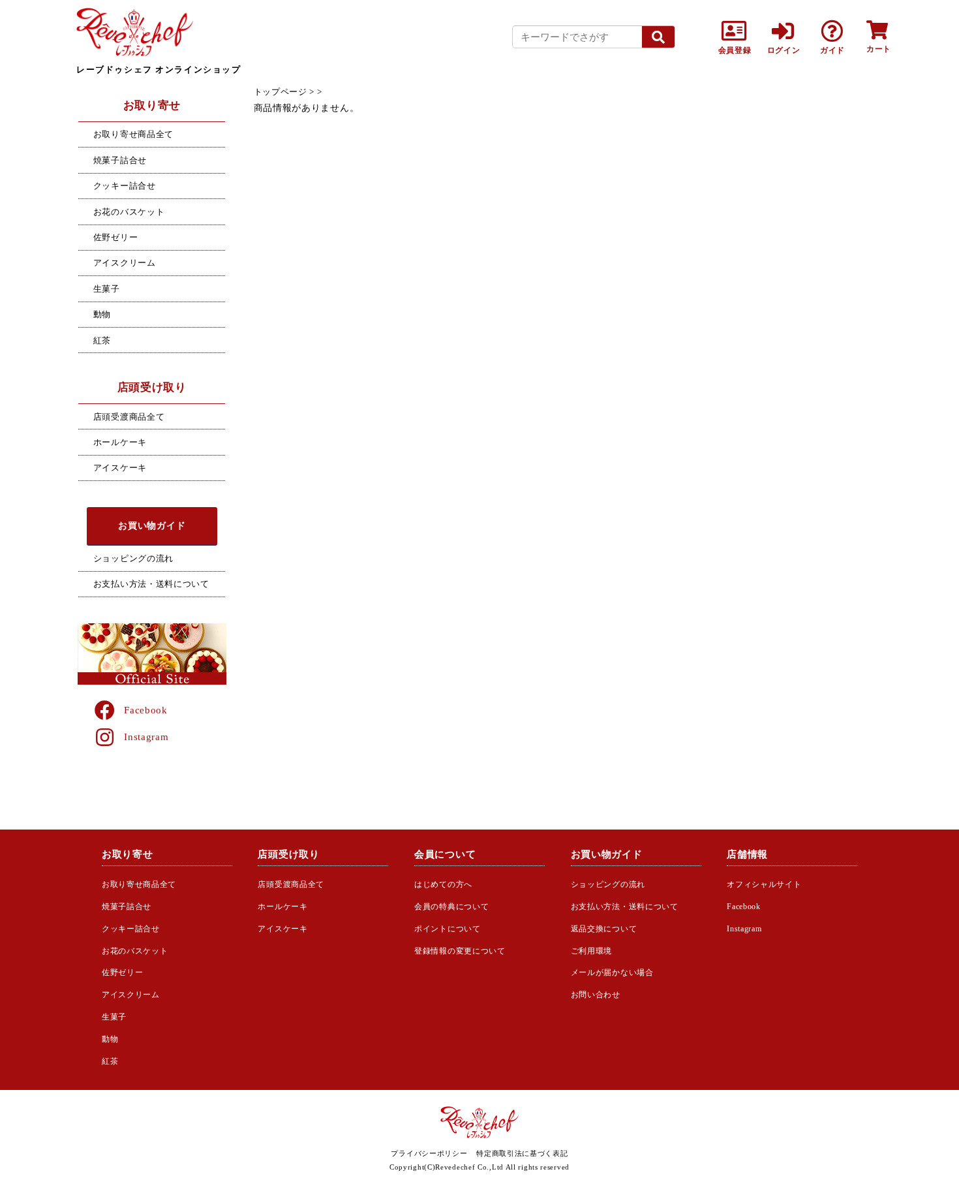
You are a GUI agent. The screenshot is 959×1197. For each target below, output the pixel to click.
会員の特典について (451, 906)
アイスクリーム (124, 263)
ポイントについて (447, 928)
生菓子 (106, 289)
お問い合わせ (595, 994)
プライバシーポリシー (429, 1153)
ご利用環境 (592, 951)
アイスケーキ (120, 468)
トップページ (280, 92)
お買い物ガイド (151, 526)
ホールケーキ (120, 442)
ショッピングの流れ (133, 558)
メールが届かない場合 (612, 972)
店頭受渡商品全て (129, 417)
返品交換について (604, 928)
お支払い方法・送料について (151, 584)
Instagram (146, 736)
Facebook (146, 709)
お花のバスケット (129, 212)
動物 (102, 314)
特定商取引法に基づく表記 (522, 1153)
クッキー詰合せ (124, 186)
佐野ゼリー (115, 237)
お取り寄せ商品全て (133, 134)
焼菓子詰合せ (120, 160)
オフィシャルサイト (764, 884)
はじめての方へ (443, 884)
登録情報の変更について (460, 951)
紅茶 (102, 340)
